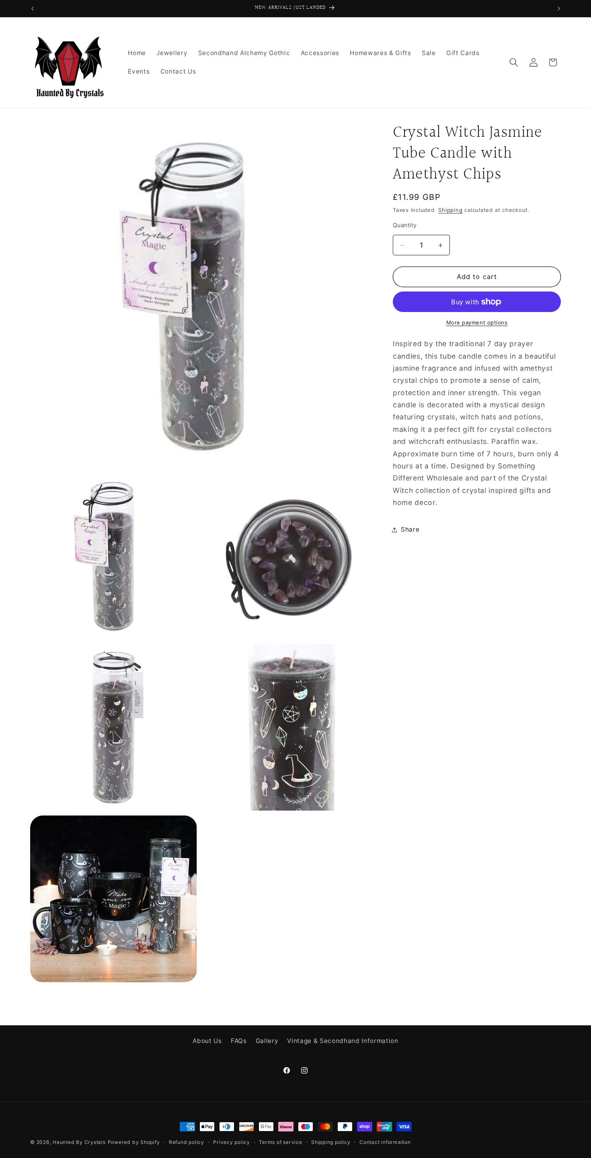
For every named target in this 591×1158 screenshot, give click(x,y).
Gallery (267, 1040)
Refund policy (186, 1142)
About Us (207, 1040)
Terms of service (280, 1142)
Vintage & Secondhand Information (342, 1040)
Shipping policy (331, 1142)
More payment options (477, 323)
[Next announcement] (559, 8)
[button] (513, 62)
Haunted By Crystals (79, 1142)
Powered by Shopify (134, 1142)
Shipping (450, 210)
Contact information (385, 1142)
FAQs (239, 1040)
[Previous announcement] (32, 8)
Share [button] (410, 529)
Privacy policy (231, 1142)
